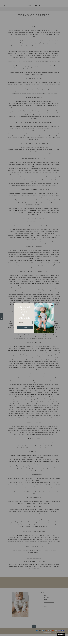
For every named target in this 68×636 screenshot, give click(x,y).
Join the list (24, 327)
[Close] (52, 305)
